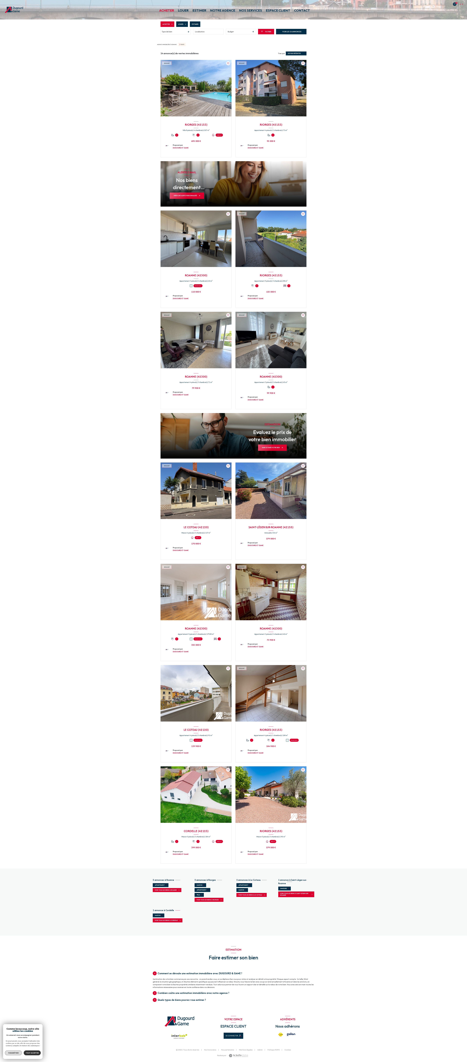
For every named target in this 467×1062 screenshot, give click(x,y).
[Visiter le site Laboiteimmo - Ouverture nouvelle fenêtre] (238, 1055)
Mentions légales (246, 1049)
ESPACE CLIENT (278, 10)
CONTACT (302, 10)
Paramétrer (13, 1053)
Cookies (288, 1050)
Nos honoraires (210, 1049)
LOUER (183, 10)
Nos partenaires (227, 1049)
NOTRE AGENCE (222, 10)
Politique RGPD (273, 1049)
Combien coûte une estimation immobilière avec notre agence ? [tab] (193, 993)
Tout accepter (32, 1053)
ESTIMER (199, 10)
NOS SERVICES (250, 10)
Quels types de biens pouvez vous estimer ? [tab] (182, 1000)
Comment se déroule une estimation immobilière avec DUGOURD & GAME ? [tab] (200, 973)
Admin (260, 1049)
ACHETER (166, 10)
